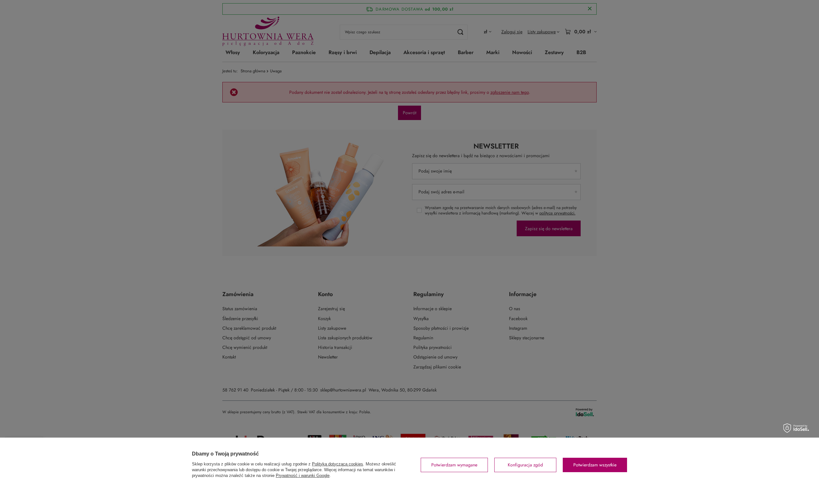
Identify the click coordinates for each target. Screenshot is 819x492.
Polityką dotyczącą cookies (337, 464)
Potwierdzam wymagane (454, 465)
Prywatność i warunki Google (303, 475)
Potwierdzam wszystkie (594, 465)
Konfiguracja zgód (525, 465)
